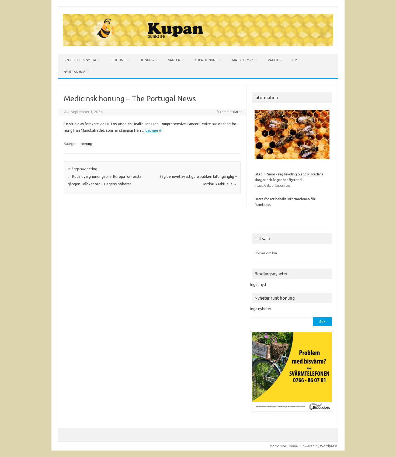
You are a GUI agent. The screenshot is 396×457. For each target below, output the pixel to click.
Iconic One (278, 446)
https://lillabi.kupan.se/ (273, 185)
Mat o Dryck (242, 60)
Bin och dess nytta (80, 60)
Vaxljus (274, 60)
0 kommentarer (229, 112)
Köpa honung (206, 60)
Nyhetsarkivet (76, 72)
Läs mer (151, 130)
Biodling (118, 60)
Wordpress (329, 446)
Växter (174, 60)
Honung (147, 60)
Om (294, 60)
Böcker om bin (266, 253)
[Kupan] (198, 45)
